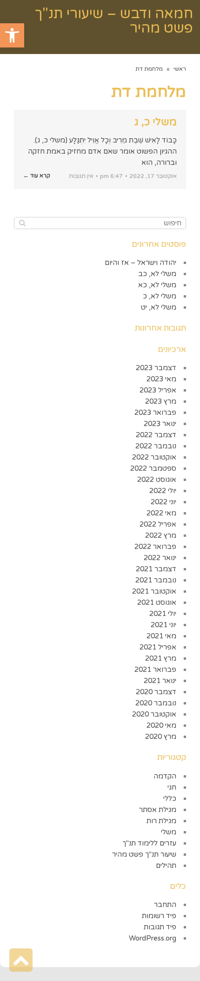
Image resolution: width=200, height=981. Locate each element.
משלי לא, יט (158, 307)
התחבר (165, 904)
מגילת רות (161, 821)
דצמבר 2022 (156, 435)
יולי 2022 (162, 491)
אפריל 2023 (158, 390)
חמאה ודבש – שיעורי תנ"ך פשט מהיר (114, 21)
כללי (169, 798)
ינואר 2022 (160, 558)
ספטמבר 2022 (153, 468)
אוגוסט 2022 (156, 479)
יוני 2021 (163, 625)
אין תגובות (81, 176)
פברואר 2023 (155, 412)
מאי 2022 (161, 513)
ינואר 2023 (160, 423)
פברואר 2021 (155, 669)
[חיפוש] (22, 223)
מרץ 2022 (160, 535)
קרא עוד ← (36, 175)
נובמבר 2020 (155, 703)
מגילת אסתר (157, 809)
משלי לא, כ (159, 296)
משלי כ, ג (155, 122)
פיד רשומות (159, 916)
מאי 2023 (161, 379)
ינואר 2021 (160, 681)
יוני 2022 (163, 502)
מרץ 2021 (160, 658)
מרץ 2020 (160, 736)
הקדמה (164, 776)
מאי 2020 (161, 725)
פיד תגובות (160, 927)
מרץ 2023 (160, 401)
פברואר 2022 (155, 546)
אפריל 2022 (158, 524)
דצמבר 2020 (156, 692)
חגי (171, 787)
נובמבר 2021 (155, 580)
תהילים (166, 865)
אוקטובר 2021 (154, 591)
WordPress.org (152, 938)
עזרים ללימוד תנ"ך (149, 843)
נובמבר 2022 (155, 446)
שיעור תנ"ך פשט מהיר (144, 854)
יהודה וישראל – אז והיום (140, 262)
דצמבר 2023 (156, 368)
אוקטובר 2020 (154, 714)
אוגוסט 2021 (156, 602)
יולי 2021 (162, 613)
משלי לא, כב (157, 274)
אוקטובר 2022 (154, 457)
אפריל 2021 (158, 647)
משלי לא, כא (157, 285)
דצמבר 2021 (156, 569)
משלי (168, 832)
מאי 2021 (161, 636)
